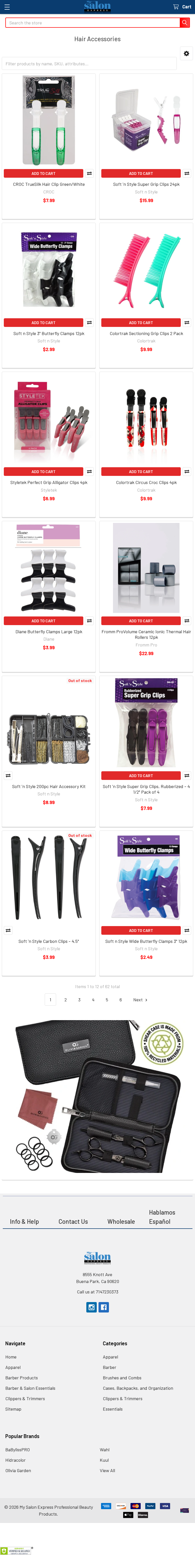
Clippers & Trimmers (25, 1398)
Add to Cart (43, 173)
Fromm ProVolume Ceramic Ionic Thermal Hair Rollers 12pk (146, 634)
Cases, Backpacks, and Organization (138, 1388)
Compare (89, 173)
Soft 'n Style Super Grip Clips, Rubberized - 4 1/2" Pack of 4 (146, 789)
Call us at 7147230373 (97, 1291)
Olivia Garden (18, 1470)
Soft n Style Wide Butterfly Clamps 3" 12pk (146, 941)
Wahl (104, 1449)
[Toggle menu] (7, 7)
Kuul (104, 1460)
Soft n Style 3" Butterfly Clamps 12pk (48, 333)
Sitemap (13, 1409)
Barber (109, 1367)
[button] (186, 53)
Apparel (13, 1367)
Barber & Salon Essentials (30, 1388)
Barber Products (21, 1377)
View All (107, 1470)
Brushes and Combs (122, 1377)
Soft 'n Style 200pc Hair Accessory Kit (49, 786)
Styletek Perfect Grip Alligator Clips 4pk (48, 482)
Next (138, 999)
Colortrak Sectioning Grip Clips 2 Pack (146, 333)
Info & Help (24, 1221)
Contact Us (73, 1221)
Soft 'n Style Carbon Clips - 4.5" (49, 941)
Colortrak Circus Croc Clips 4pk (146, 482)
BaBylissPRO (17, 1449)
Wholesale (121, 1221)
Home (11, 1357)
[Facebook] (104, 1307)
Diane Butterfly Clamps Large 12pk (48, 631)
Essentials (113, 1409)
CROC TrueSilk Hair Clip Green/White (49, 184)
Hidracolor (15, 1460)
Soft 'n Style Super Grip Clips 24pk (146, 184)
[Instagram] (91, 1307)
